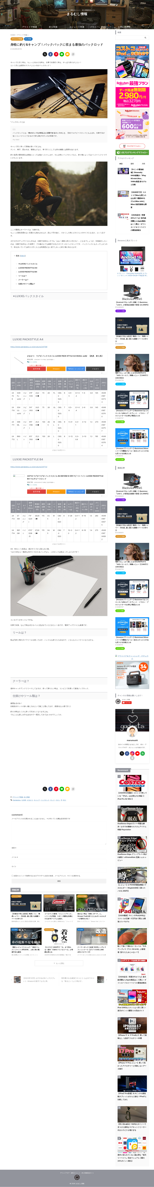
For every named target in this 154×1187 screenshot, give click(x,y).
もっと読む (60, 963)
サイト (14, 866)
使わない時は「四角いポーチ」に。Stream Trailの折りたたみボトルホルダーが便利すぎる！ (91, 916)
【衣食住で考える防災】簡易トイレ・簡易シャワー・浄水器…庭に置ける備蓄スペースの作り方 (26, 916)
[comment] (67, 54)
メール (15, 857)
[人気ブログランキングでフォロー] (132, 154)
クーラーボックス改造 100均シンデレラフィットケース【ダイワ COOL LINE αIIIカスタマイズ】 (91, 949)
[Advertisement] (58, 317)
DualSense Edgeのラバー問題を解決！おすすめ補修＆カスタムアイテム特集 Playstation (132, 826)
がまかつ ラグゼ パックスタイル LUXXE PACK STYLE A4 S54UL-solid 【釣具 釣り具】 (65, 356)
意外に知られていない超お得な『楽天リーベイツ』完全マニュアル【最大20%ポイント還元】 (132, 1158)
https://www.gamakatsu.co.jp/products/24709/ (28, 347)
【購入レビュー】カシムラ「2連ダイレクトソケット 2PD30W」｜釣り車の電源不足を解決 (25, 949)
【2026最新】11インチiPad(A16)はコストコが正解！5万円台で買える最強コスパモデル (132, 918)
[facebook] (50, 54)
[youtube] (137, 753)
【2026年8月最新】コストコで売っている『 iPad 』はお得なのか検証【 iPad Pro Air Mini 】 (132, 796)
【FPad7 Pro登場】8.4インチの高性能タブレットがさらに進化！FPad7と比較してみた (132, 1096)
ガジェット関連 (76, 27)
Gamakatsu (17, 800)
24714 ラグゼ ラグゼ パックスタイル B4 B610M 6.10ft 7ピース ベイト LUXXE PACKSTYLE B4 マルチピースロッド (65, 477)
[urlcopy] (73, 54)
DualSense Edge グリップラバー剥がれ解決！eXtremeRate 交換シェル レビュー (132, 857)
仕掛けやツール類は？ (26, 284)
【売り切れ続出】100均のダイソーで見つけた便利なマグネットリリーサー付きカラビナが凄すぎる (132, 1127)
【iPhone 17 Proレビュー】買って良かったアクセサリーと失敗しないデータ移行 (132, 1066)
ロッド (52, 800)
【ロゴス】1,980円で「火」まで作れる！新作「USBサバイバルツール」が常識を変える (59, 949)
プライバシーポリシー (100, 27)
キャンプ (37, 800)
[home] (132, 758)
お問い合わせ (124, 27)
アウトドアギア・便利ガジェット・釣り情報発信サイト (77, 1173)
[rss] (142, 753)
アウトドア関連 (29, 27)
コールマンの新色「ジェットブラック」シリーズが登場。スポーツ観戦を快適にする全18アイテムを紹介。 (59, 916)
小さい (58, 800)
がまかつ (30, 800)
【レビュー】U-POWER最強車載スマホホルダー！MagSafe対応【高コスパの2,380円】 (132, 888)
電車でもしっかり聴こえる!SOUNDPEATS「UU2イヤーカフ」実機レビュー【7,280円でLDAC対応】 (131, 375)
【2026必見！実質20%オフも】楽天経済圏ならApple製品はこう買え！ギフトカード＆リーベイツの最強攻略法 (132, 980)
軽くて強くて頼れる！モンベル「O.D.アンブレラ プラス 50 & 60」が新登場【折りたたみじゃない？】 (132, 949)
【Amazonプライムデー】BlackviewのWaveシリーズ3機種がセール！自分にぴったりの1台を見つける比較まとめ (132, 450)
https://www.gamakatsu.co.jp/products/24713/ (28, 467)
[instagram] (132, 753)
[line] (62, 54)
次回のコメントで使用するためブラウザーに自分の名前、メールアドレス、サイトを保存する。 (48, 876)
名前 (14, 848)
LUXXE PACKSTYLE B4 (27, 272)
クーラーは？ (23, 280)
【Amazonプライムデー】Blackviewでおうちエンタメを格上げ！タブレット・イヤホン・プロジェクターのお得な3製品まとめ (132, 413)
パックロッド (45, 800)
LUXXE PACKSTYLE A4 (27, 268)
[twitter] (45, 54)
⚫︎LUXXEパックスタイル (27, 264)
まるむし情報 (77, 14)
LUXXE (24, 800)
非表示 (22, 256)
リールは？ (22, 276)
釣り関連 (53, 27)
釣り (64, 800)
